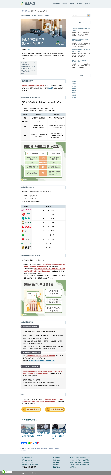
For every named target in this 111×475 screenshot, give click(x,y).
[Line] (3, 472)
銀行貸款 (74, 97)
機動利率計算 (57, 448)
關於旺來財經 (56, 4)
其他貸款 (74, 84)
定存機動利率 (37, 448)
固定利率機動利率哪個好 (29, 448)
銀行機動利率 (23, 450)
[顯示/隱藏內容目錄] (34, 63)
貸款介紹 (72, 4)
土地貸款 (74, 86)
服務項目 (64, 4)
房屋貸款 (50, 88)
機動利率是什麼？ (26, 65)
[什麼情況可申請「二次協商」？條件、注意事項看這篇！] (59, 428)
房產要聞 (74, 90)
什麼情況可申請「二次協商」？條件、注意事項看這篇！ (58, 436)
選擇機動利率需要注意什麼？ (29, 70)
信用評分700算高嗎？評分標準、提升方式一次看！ (42, 360)
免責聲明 (35, 473)
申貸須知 (27, 11)
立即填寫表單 (28, 460)
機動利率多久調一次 (44, 448)
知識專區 (79, 4)
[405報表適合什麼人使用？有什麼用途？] (43, 428)
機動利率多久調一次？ (27, 68)
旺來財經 (30, 4)
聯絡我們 (87, 4)
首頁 (23, 11)
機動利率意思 (51, 448)
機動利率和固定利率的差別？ (29, 66)
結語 (23, 73)
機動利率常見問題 (26, 72)
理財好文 (74, 93)
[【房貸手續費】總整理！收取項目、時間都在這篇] (28, 428)
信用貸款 (74, 81)
